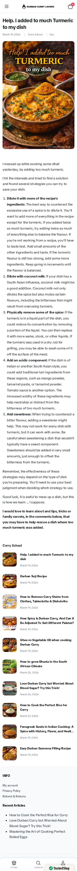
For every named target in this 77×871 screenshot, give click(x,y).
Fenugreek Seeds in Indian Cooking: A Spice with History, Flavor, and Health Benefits (46, 729)
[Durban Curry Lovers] (38, 6)
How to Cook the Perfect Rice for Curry (43, 707)
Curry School (35, 34)
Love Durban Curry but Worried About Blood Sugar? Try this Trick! (47, 686)
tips (51, 34)
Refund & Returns (14, 796)
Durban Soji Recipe (33, 576)
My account (10, 785)
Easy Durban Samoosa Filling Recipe (45, 748)
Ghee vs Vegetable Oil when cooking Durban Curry (45, 642)
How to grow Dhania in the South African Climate (43, 664)
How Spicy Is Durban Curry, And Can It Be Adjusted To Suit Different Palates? (47, 620)
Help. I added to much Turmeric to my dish (46, 557)
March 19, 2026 (11, 34)
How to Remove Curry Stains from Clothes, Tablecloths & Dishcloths (44, 599)
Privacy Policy (11, 791)
